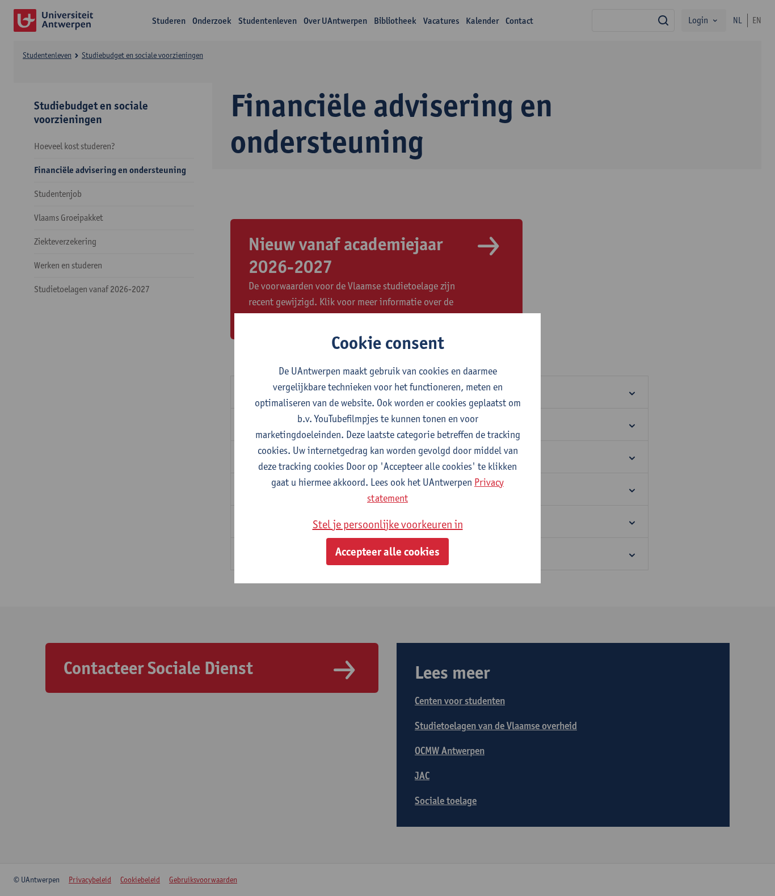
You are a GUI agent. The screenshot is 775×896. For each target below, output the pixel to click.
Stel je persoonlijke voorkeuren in (388, 524)
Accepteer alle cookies (387, 551)
